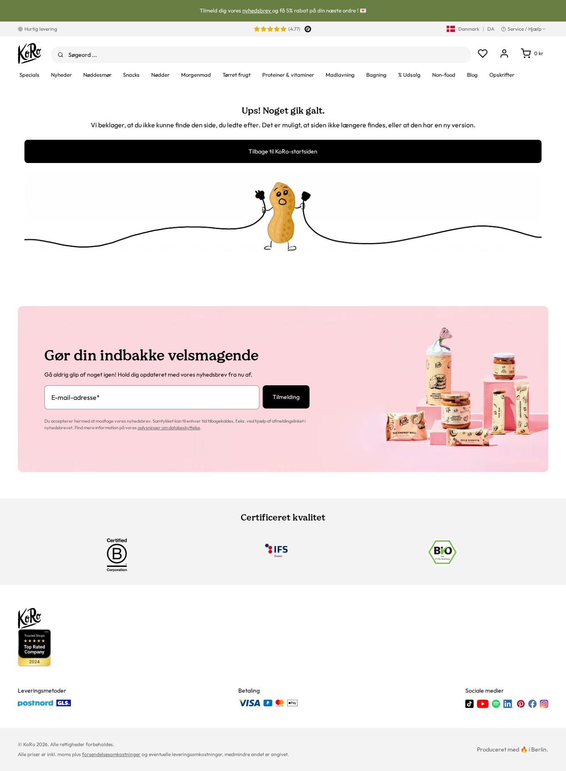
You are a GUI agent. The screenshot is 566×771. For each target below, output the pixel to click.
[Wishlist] (483, 53)
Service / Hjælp (525, 29)
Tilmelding (286, 397)
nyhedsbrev (257, 10)
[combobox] (261, 54)
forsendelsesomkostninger (111, 754)
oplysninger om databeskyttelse (169, 427)
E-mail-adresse (75, 397)
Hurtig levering (40, 29)
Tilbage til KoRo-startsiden (283, 151)
